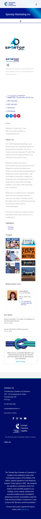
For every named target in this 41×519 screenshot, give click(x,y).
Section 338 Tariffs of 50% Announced (16, 329)
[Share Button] (8, 65)
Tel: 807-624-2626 (10, 404)
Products (11, 227)
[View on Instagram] (15, 117)
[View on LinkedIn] (7, 117)
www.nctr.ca (24, 509)
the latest (8, 315)
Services (10, 229)
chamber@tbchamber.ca (12, 408)
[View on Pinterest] (18, 117)
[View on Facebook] (11, 117)
